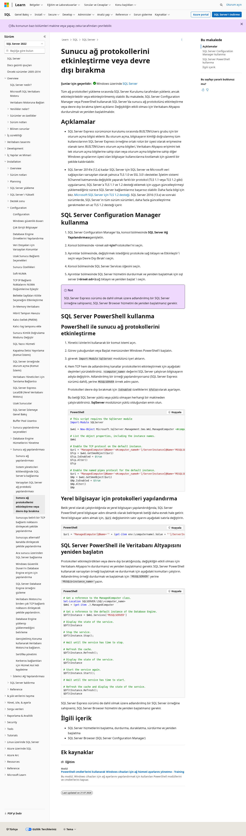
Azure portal (201, 14)
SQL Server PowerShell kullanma (216, 60)
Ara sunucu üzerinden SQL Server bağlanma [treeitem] (29, 555)
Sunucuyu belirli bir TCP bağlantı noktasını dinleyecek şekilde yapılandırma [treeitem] (30, 524)
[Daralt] (45, 36)
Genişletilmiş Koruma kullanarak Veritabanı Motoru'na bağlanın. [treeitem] (29, 643)
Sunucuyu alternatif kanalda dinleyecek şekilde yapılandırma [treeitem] (28, 542)
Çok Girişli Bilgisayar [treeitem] (25, 227)
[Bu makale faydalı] (203, 90)
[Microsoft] (6, 5)
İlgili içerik (209, 67)
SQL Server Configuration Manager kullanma (218, 52)
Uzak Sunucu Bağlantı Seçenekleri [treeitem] (26, 258)
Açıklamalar (210, 46)
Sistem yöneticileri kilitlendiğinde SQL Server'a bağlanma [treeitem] (27, 471)
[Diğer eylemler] (182, 40)
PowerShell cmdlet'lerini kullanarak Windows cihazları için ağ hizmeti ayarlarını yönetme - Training (122, 771)
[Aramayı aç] (221, 5)
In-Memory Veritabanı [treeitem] (26, 306)
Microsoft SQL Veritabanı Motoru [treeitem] (25, 94)
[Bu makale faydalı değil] (207, 90)
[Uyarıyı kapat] (242, 24)
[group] (126, 453)
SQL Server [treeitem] (13, 58)
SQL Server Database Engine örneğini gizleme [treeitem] (28, 588)
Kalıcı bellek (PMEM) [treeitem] (25, 319)
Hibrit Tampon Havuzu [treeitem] (26, 313)
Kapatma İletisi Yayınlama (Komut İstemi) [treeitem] (28, 353)
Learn (65, 39)
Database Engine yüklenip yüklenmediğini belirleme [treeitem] (26, 625)
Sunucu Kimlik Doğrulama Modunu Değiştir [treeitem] (28, 335)
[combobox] (24, 44)
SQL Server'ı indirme (227, 14)
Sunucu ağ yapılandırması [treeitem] (25, 458)
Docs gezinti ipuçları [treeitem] (19, 65)
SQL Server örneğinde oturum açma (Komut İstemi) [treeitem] (26, 366)
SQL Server (88, 39)
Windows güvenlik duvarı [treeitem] (28, 221)
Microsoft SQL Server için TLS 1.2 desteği (101, 195)
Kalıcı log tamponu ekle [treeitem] (27, 326)
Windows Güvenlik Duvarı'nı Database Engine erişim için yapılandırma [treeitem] (27, 570)
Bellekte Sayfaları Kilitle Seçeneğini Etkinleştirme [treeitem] (28, 298)
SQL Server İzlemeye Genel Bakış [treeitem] (25, 412)
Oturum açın (234, 4)
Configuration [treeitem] (21, 214)
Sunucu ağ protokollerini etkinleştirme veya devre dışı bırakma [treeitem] (27, 504)
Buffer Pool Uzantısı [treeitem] (25, 421)
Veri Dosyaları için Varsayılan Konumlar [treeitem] (25, 247)
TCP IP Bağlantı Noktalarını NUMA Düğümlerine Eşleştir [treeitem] (26, 284)
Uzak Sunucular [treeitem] (22, 403)
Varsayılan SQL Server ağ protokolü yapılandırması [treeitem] (29, 487)
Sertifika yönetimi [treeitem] (26, 654)
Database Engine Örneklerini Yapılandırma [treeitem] (28, 236)
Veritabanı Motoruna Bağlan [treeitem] (27, 102)
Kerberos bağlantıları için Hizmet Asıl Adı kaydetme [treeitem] (29, 665)
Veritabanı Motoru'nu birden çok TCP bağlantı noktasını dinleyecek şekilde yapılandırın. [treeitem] (30, 605)
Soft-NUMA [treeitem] (19, 273)
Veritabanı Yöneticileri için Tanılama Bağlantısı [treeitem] (28, 379)
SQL (75, 39)
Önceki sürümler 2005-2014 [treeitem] (24, 71)
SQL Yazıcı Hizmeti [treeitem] (24, 344)
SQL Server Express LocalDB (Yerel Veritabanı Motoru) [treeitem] (28, 392)
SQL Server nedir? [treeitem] (21, 85)
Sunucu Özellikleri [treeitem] (24, 267)
